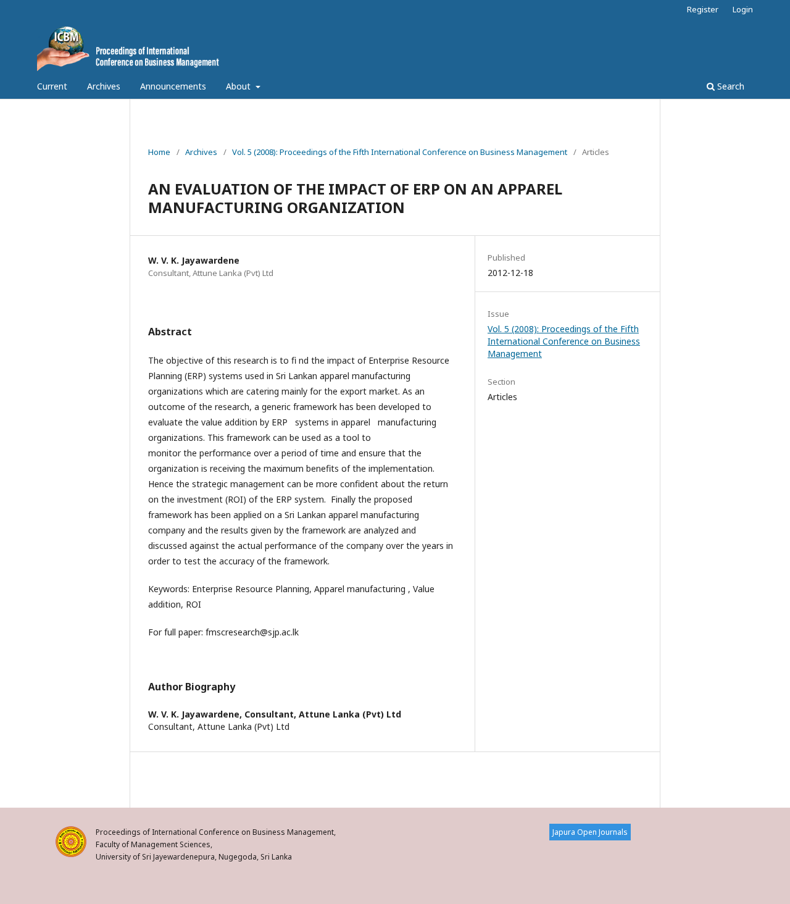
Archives (103, 86)
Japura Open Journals (590, 832)
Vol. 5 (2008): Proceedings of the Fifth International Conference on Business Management (399, 151)
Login (743, 9)
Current (52, 86)
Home (159, 151)
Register (702, 9)
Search (729, 86)
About (239, 86)
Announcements (173, 86)
